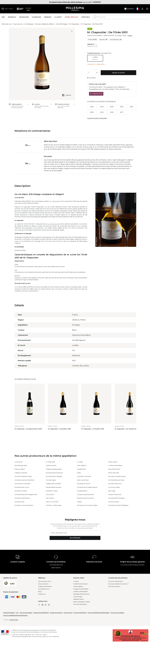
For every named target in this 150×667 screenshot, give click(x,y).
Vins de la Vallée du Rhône (44, 24)
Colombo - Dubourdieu (53, 505)
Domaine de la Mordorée (54, 473)
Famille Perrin (81, 469)
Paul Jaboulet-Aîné (21, 465)
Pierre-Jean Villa (113, 473)
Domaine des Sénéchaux (85, 494)
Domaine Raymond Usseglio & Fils (26, 494)
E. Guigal (80, 462)
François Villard (19, 469)
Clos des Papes (51, 480)
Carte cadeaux (78, 586)
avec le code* (70, 2)
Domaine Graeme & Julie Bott (24, 480)
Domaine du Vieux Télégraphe (118, 505)
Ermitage (118, 35)
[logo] (75, 9)
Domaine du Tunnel (83, 483)
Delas (79, 473)
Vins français (28, 24)
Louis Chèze (50, 494)
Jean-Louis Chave (83, 480)
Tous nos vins (18, 24)
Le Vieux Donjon (113, 502)
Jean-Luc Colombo (52, 502)
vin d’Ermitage (52, 224)
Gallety (79, 502)
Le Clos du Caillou (114, 487)
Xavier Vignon (112, 462)
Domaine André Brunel (22, 498)
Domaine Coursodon (84, 476)
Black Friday (14, 620)
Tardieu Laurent (51, 465)
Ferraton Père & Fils (114, 494)
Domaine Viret (19, 502)
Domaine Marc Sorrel (22, 487)
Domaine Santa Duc (115, 483)
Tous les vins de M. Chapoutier (97, 118)
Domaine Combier (21, 491)
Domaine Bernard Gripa (116, 480)
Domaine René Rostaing (116, 498)
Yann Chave (50, 498)
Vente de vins (6, 24)
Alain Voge (111, 491)
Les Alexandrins (82, 491)
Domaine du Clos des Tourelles (87, 505)
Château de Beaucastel (54, 469)
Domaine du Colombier (22, 483)
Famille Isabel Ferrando (53, 487)
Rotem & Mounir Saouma (85, 498)
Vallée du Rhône (108, 35)
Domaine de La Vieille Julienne (87, 487)
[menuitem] (3, 17)
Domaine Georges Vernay (117, 476)
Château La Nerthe (21, 473)
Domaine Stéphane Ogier (23, 476)
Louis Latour (19, 462)
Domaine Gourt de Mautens (24, 505)
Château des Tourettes (53, 483)
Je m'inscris (75, 538)
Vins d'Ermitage (61, 24)
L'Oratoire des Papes (115, 465)
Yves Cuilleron (81, 465)
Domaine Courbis (51, 491)
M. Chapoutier (74, 24)
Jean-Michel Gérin (114, 469)
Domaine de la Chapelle (54, 476)
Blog (39, 591)
